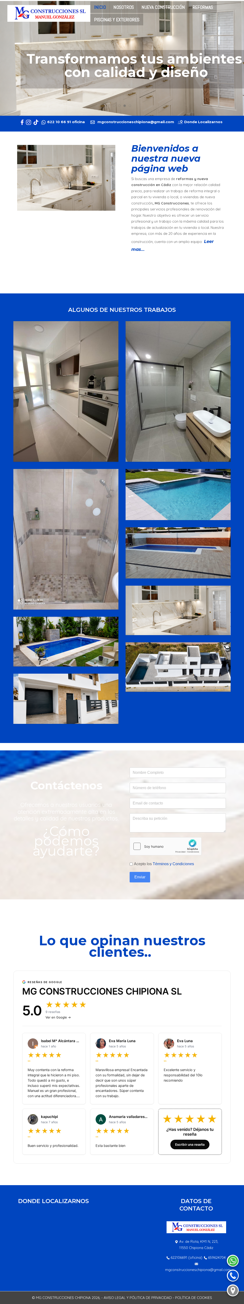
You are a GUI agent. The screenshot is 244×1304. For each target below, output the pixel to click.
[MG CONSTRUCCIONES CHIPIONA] (48, 13)
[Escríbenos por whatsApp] (86, 122)
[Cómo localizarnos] (233, 1290)
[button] (65, 391)
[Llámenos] (233, 1276)
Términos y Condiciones (173, 864)
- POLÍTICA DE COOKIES (192, 1297)
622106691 (179, 1257)
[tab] (114, 106)
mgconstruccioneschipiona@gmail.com (198, 1269)
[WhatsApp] (233, 1261)
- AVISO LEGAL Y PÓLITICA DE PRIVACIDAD (136, 1297)
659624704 (217, 1257)
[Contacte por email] (175, 122)
